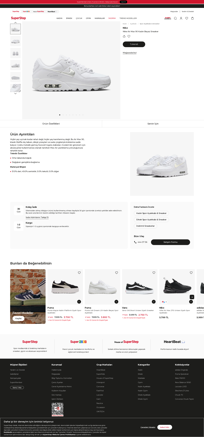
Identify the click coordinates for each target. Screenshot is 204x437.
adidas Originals (181, 370)
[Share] (124, 36)
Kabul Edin (164, 427)
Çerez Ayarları (57, 382)
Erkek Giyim (143, 399)
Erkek (140, 374)
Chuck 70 (179, 395)
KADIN (59, 18)
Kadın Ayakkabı (144, 386)
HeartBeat (100, 370)
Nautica (99, 403)
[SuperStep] (16, 11)
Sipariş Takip (17, 387)
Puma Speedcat (182, 374)
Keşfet (18, 318)
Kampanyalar (15, 378)
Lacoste (99, 395)
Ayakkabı (133, 24)
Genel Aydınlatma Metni (62, 386)
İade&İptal (14, 374)
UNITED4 (100, 411)
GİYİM (88, 18)
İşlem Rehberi (57, 399)
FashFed (100, 391)
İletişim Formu (170, 242)
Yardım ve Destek (17, 370)
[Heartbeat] (52, 11)
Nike (125, 28)
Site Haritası (56, 395)
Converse (100, 386)
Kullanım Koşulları (59, 391)
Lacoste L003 (181, 386)
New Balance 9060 (183, 382)
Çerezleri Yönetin (148, 427)
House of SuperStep (104, 378)
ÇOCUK (79, 18)
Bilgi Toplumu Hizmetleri (62, 378)
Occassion (100, 407)
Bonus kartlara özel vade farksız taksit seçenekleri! (102, 6)
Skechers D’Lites (182, 391)
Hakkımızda (56, 370)
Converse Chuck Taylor (184, 399)
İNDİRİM (112, 18)
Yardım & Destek (188, 11)
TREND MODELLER (128, 18)
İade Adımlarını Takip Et (37, 217)
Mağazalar (174, 11)
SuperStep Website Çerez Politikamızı (59, 434)
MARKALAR (100, 18)
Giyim (140, 382)
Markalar (141, 378)
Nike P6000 (180, 378)
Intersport (100, 382)
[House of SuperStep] (38, 11)
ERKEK (69, 18)
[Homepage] (19, 18)
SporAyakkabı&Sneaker (150, 24)
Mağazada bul (129, 53)
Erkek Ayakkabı (144, 395)
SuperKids (100, 374)
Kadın (125, 24)
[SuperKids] (26, 11)
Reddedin (8, 432)
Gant (98, 399)
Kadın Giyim (143, 391)
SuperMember (16, 382)
